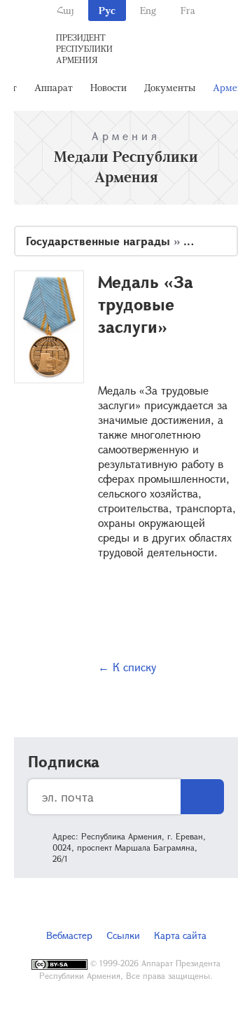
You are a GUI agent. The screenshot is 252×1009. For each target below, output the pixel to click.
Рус (107, 10)
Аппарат (53, 87)
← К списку (127, 666)
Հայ (65, 10)
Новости (108, 87)
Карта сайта (180, 935)
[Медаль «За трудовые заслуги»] (49, 326)
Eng (148, 10)
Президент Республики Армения (84, 48)
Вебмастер (69, 935)
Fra (188, 10)
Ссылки (123, 935)
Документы (169, 87)
